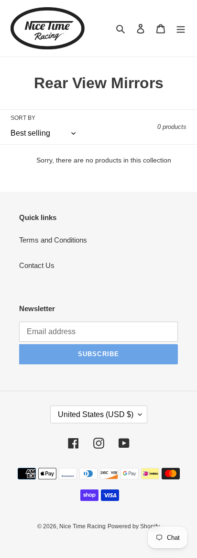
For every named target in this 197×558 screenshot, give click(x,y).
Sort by (23, 118)
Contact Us (37, 265)
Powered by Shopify (134, 526)
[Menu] (181, 28)
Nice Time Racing (82, 526)
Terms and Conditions (53, 240)
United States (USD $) (95, 414)
